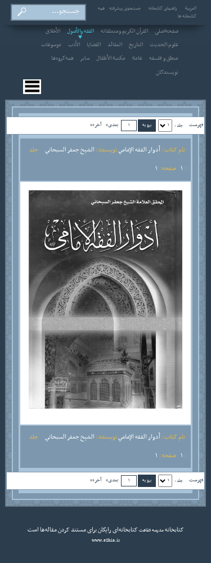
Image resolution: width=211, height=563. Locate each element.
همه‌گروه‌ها (62, 58)
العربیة (190, 8)
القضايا (94, 45)
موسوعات (51, 45)
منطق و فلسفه (163, 58)
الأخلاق (53, 31)
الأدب (74, 45)
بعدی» (112, 124)
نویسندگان (167, 72)
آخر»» (96, 124)
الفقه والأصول (80, 31)
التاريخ (136, 45)
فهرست (196, 124)
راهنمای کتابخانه (163, 8)
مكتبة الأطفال (110, 58)
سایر (84, 58)
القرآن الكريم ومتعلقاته (124, 31)
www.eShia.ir (106, 540)
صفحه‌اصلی (166, 31)
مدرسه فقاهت (151, 530)
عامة (137, 58)
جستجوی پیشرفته (125, 8)
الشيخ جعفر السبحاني (70, 150)
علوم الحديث (164, 45)
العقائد (114, 45)
